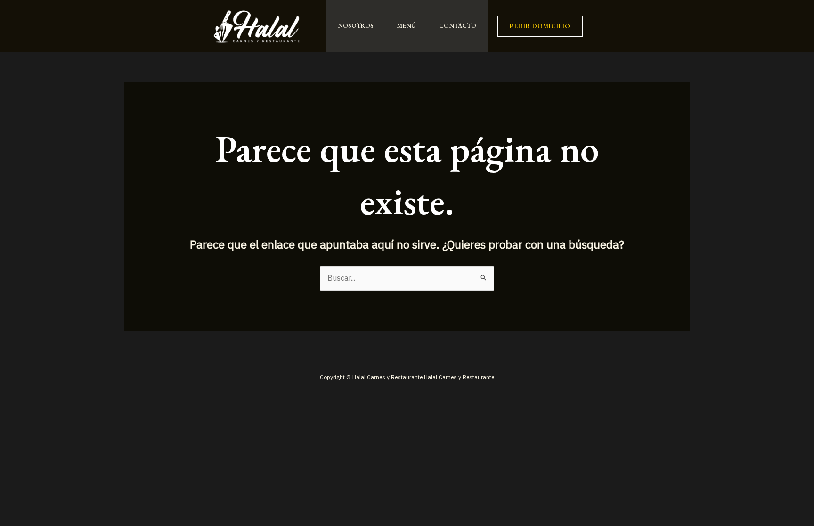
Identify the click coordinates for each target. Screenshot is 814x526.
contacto (457, 26)
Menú (406, 26)
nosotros (356, 26)
